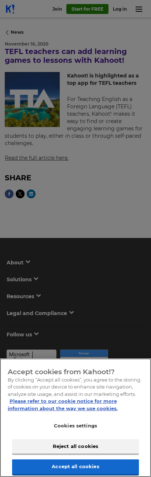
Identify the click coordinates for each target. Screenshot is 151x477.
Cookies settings (75, 426)
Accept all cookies (75, 466)
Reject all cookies (75, 446)
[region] (75, 417)
